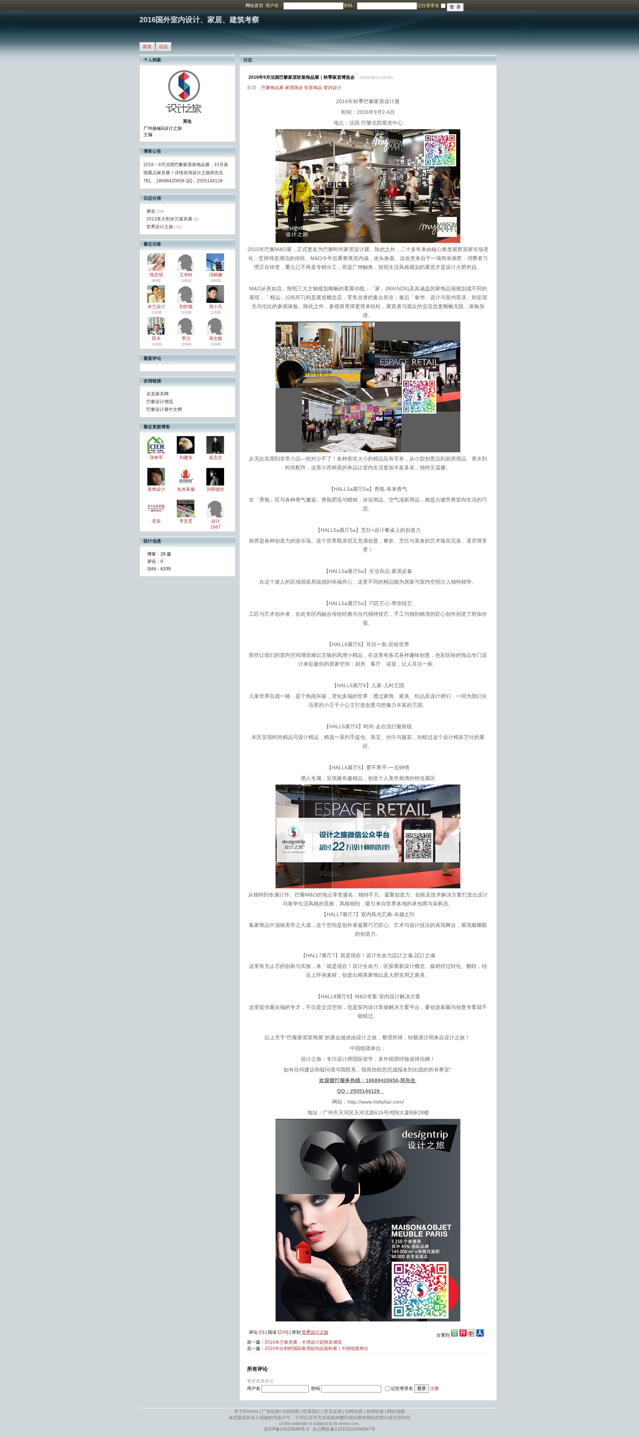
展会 (150, 211)
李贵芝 (186, 521)
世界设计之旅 (159, 226)
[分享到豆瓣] (454, 1335)
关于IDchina (246, 1411)
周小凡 (215, 306)
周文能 (215, 338)
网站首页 (254, 5)
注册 (434, 1388)
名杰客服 (186, 489)
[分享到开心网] (463, 1335)
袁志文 (215, 457)
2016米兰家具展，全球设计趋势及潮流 (303, 1342)
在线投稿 (291, 1411)
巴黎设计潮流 (159, 401)
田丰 (156, 338)
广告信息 (271, 1411)
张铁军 (156, 457)
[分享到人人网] (480, 1335)
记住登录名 (402, 1388)
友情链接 (375, 1411)
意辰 (156, 521)
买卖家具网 (157, 393)
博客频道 (35, 5)
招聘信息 (354, 1411)
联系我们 (312, 1411)
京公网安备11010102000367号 (343, 1429)
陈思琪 (156, 274)
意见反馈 (333, 1411)
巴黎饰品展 (272, 87)
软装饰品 (313, 87)
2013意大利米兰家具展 (169, 219)
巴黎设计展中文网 (164, 409)
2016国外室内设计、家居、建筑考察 (199, 20)
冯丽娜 (215, 274)
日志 (163, 46)
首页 (147, 46)
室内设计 (332, 87)
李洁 (186, 338)
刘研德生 (215, 489)
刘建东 (186, 457)
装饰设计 (156, 489)
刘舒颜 (186, 306)
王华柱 (186, 274)
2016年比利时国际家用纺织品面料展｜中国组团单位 (316, 1348)
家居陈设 (294, 87)
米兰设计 (156, 306)
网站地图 (396, 1411)
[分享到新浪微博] (471, 1335)
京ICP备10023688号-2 (286, 1429)
